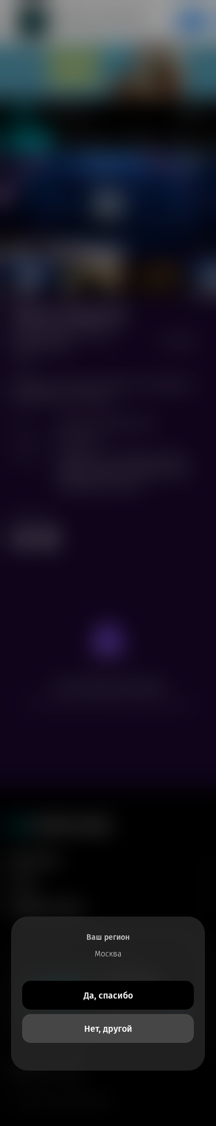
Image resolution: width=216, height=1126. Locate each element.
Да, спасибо (108, 995)
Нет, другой (108, 1028)
